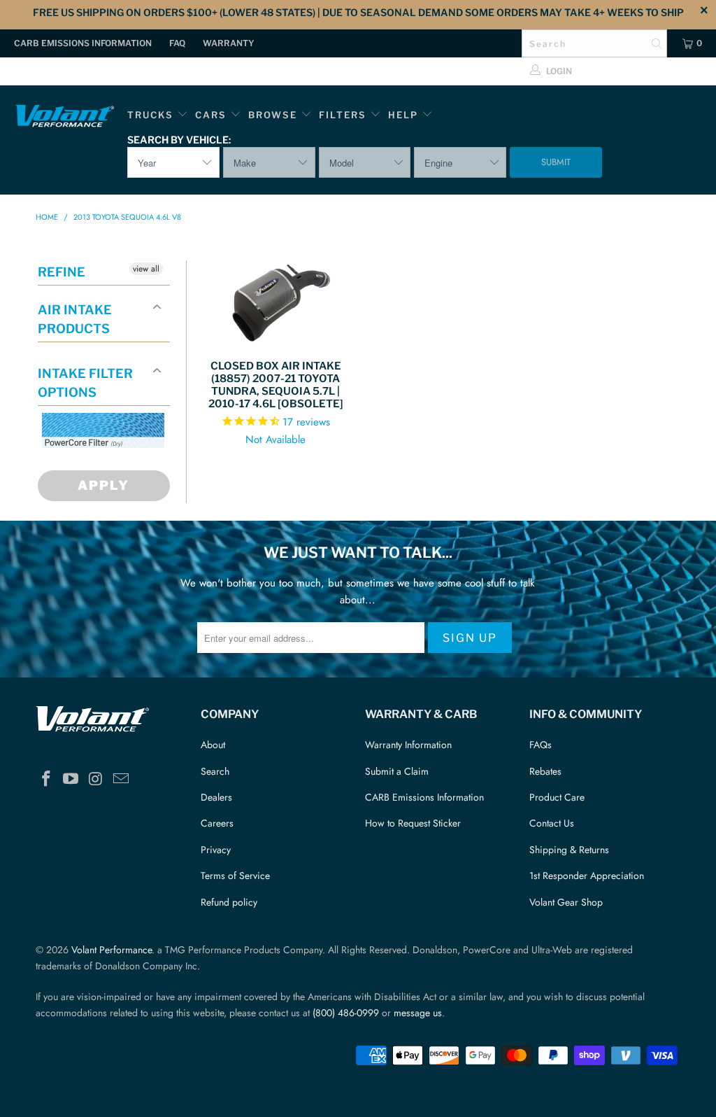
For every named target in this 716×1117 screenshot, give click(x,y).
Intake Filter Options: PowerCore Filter (99, 464)
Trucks (150, 114)
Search (215, 771)
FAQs (540, 745)
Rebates (545, 771)
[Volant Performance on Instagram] (96, 779)
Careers (217, 823)
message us (418, 1013)
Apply (103, 485)
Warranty (229, 43)
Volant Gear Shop (566, 902)
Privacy (216, 850)
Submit (556, 162)
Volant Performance (111, 950)
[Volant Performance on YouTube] (71, 779)
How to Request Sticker (413, 823)
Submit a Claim (397, 771)
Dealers (216, 797)
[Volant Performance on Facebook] (46, 779)
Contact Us (551, 823)
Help (403, 114)
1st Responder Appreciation (586, 876)
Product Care (557, 797)
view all (146, 268)
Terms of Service (235, 876)
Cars (211, 114)
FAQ (177, 43)
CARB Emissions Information (83, 43)
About (213, 745)
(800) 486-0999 (346, 1013)
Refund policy (229, 902)
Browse (272, 114)
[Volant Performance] (64, 117)
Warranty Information (408, 745)
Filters (344, 114)
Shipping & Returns (569, 850)
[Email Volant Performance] (120, 779)
